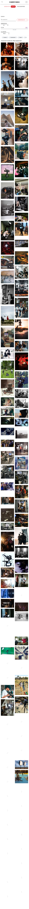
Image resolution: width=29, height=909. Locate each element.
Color (2, 27)
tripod (20, 37)
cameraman (13, 37)
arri (26, 37)
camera (5, 37)
